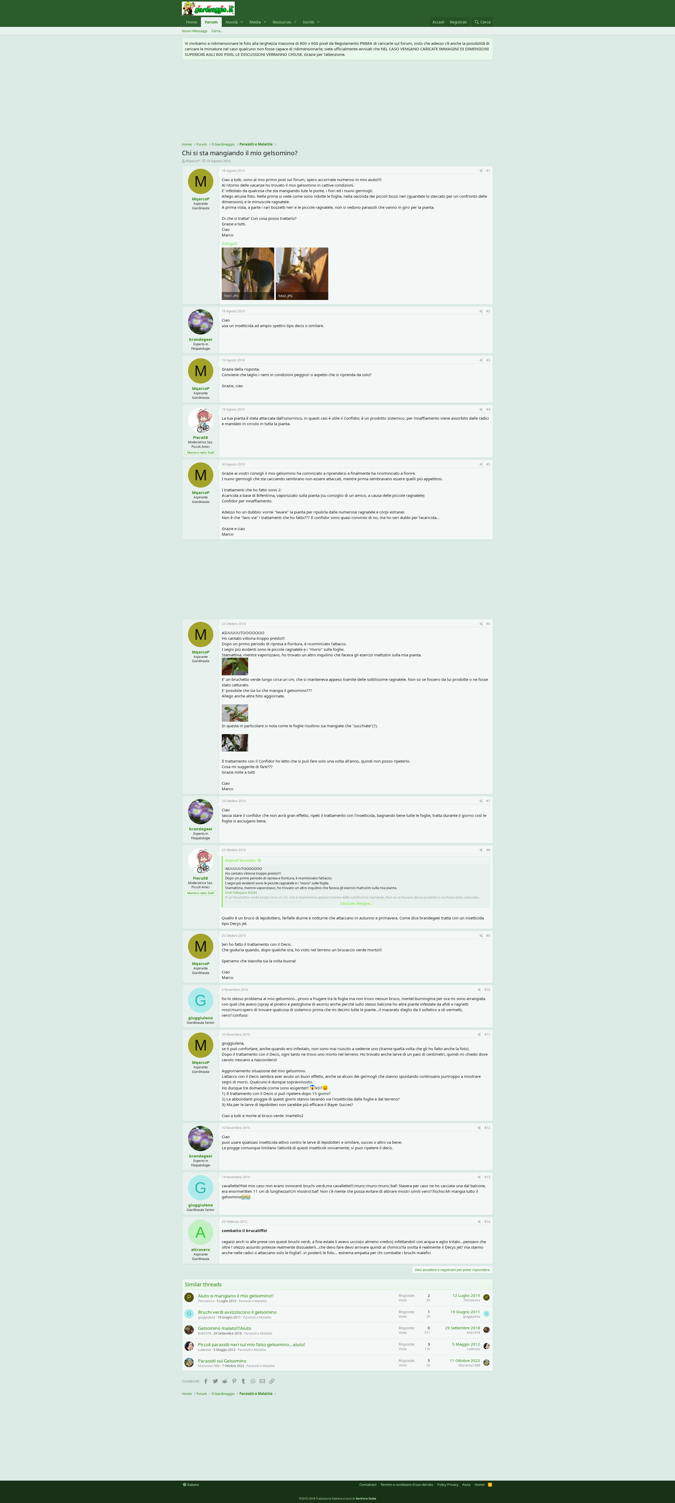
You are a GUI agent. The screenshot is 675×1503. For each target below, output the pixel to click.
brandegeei (200, 339)
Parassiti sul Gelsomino (222, 1361)
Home (191, 22)
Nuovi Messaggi (194, 30)
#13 (487, 1177)
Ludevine (204, 1349)
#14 (487, 1221)
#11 (487, 1034)
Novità (232, 22)
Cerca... (217, 30)
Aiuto (466, 1484)
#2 (488, 311)
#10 (487, 989)
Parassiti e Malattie (253, 1301)
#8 (488, 850)
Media (255, 22)
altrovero (200, 1249)
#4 (488, 409)
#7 (488, 801)
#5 (488, 464)
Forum (211, 22)
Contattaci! (368, 1484)
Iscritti (308, 22)
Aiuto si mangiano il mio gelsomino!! (236, 1296)
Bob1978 (204, 1333)
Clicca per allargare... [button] (356, 903)
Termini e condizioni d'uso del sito (406, 1484)
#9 (488, 935)
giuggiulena (200, 1017)
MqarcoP (193, 160)
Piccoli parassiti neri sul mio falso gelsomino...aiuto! (251, 1344)
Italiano (192, 1484)
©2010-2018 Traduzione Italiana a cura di (337, 1498)
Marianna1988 (209, 1366)
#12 (487, 1128)
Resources (282, 22)
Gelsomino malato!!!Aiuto (224, 1328)
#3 (488, 360)
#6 (488, 624)
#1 (488, 170)
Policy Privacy (448, 1484)
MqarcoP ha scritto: (240, 860)
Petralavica (206, 1301)
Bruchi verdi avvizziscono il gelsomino (237, 1312)
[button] (241, 22)
